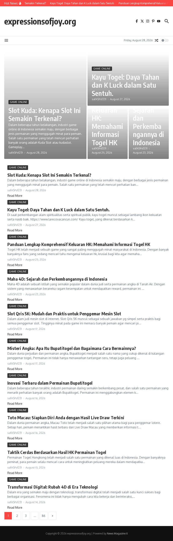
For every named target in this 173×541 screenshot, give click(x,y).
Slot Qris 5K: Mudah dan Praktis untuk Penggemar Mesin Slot (64, 313)
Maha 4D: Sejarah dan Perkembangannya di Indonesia (148, 122)
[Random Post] (156, 40)
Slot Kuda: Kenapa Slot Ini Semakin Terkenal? (44, 114)
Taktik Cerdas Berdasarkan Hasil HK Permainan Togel (56, 452)
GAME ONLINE (18, 102)
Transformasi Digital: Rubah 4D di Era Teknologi (52, 486)
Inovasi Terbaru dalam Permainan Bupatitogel (50, 382)
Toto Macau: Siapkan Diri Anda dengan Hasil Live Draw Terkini (65, 417)
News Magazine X (117, 533)
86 (43, 516)
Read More (14, 195)
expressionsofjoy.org (40, 21)
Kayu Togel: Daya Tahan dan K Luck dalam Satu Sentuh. (125, 85)
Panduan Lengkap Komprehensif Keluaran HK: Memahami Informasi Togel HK (107, 109)
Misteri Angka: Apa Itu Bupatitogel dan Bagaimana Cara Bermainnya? (71, 348)
